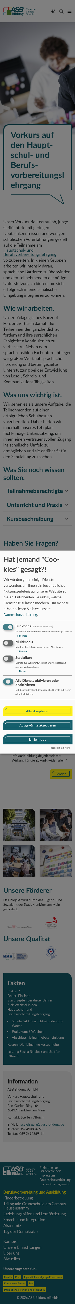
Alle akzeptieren (37, 711)
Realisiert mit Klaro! (60, 747)
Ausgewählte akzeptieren (37, 725)
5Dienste (21, 635)
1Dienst (20, 671)
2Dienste (21, 651)
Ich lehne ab (37, 739)
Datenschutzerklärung (20, 614)
